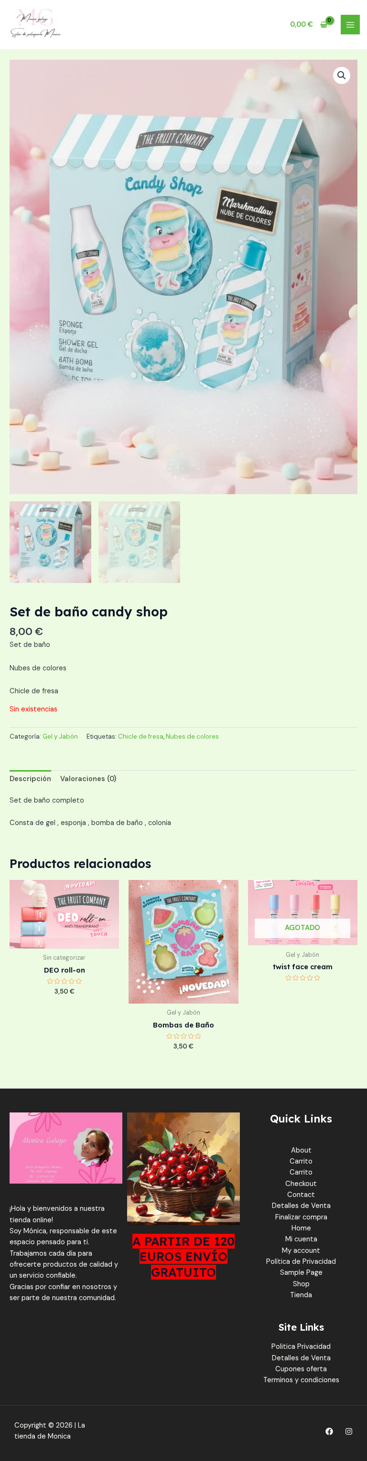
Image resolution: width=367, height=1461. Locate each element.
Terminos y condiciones (301, 1380)
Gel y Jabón (60, 736)
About (301, 1150)
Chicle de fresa (140, 736)
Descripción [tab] (30, 778)
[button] (341, 75)
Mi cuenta (301, 1239)
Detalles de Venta (301, 1205)
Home (301, 1228)
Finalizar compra (301, 1217)
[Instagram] (349, 1431)
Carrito (301, 1161)
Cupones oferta (301, 1369)
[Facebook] (329, 1431)
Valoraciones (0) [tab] (88, 778)
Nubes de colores (192, 736)
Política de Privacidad (301, 1261)
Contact (301, 1194)
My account (301, 1250)
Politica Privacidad (301, 1346)
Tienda (301, 1295)
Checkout (301, 1183)
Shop (301, 1284)
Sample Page (301, 1272)
